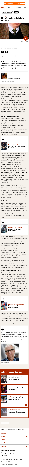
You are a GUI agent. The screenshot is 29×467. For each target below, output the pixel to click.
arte (21, 459)
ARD (8, 459)
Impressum (4, 455)
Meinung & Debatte (7, 12)
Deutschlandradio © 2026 (9, 464)
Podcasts (18, 7)
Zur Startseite (5, 423)
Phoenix (16, 459)
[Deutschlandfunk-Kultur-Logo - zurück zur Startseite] (14, 3)
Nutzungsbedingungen (8, 453)
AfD (11, 175)
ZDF (11, 459)
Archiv (16, 12)
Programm (10, 7)
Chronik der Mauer (6, 462)
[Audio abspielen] (25, 38)
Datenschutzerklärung (8, 450)
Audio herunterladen (9, 56)
